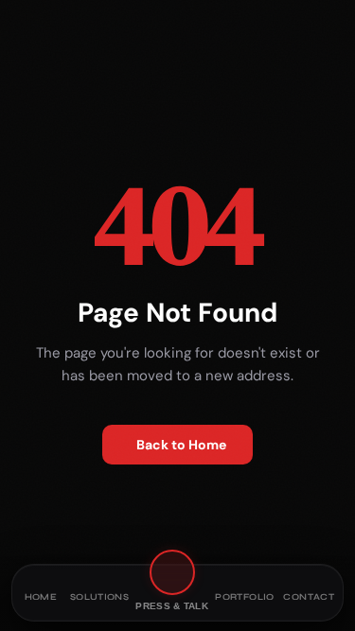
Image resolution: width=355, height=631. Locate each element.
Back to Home (181, 444)
